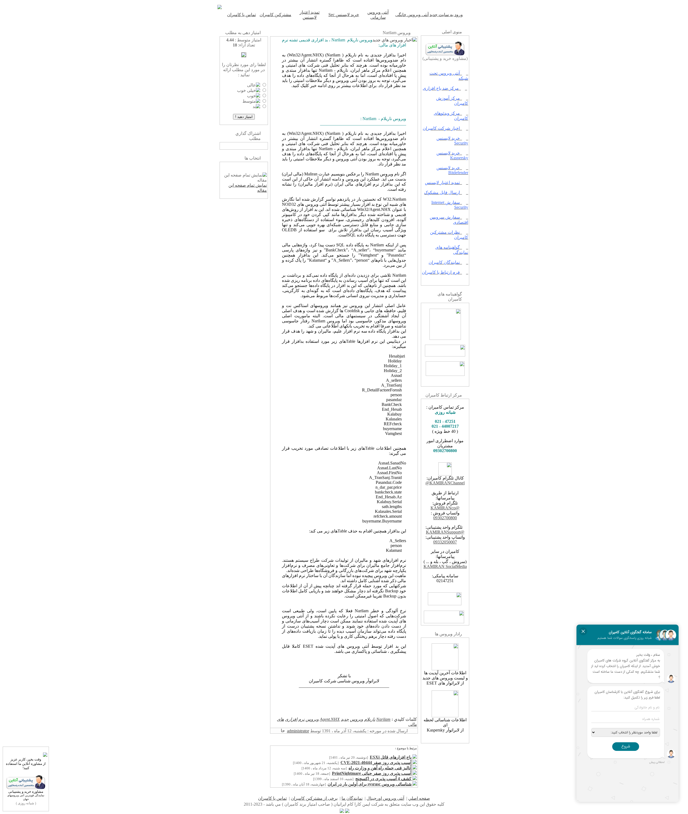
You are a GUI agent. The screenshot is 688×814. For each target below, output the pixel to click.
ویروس (356, 719)
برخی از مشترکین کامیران (314, 798)
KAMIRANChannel (447, 483)
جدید (345, 719)
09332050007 (445, 542)
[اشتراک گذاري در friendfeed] (241, 146)
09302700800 (445, 518)
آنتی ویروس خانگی (412, 14)
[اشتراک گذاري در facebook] (246, 146)
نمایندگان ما (352, 798)
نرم (301, 719)
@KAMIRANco (445, 508)
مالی (412, 724)
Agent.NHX (330, 719)
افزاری (291, 719)
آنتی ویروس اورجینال (385, 798)
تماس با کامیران (241, 14)
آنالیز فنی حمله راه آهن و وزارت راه (381, 768)
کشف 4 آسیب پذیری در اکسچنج (384, 778)
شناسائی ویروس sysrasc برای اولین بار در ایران (370, 784)
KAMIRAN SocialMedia (445, 566)
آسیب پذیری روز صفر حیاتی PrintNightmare (372, 773)
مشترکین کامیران (275, 14)
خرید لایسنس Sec (343, 14)
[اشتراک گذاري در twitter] (236, 146)
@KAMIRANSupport (445, 532)
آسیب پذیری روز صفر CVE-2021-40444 (377, 762)
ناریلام (369, 719)
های (280, 719)
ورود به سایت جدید (446, 14)
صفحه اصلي (419, 798)
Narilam (383, 719)
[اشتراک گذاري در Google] (252, 146)
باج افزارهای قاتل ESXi (391, 757)
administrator (298, 731)
